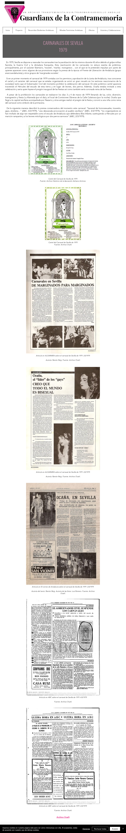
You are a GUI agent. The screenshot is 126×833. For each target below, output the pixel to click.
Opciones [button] (86, 829)
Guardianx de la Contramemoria (71, 17)
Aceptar (115, 829)
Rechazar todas (100, 829)
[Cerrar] (123, 829)
